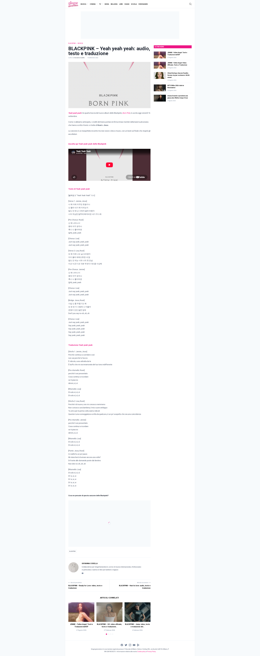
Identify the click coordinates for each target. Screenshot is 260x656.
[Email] (82, 573)
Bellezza (114, 4)
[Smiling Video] (138, 645)
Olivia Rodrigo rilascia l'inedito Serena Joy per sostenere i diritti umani (178, 75)
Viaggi (126, 4)
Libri (121, 4)
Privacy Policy (151, 651)
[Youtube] (134, 645)
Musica (83, 4)
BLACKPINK (72, 551)
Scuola (134, 4)
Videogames (143, 4)
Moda (107, 4)
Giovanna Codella (79, 57)
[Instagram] (130, 645)
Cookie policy (141, 651)
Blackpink (72, 43)
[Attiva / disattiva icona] (190, 4)
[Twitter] (126, 645)
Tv (100, 4)
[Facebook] (122, 645)
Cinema (93, 4)
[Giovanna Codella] (73, 568)
